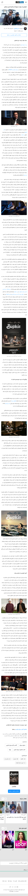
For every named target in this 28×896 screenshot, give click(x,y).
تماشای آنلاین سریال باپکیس (21, 729)
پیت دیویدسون (24, 44)
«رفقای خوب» (13, 401)
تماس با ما (15, 881)
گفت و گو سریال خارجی (11, 745)
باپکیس (10, 734)
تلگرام (22, 759)
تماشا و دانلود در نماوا (14, 791)
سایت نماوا (4, 881)
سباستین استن (21, 737)
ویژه (10, 749)
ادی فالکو (19, 734)
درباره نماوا (10, 881)
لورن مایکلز (15, 737)
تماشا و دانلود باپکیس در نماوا (14, 35)
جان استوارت (21, 291)
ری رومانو (8, 289)
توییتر (14, 759)
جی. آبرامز (16, 291)
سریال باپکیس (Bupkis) (13, 69)
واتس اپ (6, 759)
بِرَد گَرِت (22, 134)
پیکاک (21, 735)
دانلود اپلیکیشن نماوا (22, 881)
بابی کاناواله (8, 294)
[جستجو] (2, 2)
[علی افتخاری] (25, 28)
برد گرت (6, 734)
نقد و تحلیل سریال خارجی (19, 749)
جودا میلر (8, 735)
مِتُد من (18, 294)
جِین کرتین (14, 294)
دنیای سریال (22, 745)
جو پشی (25, 175)
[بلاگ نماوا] (20, 2)
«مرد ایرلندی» (7, 403)
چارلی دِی (22, 294)
